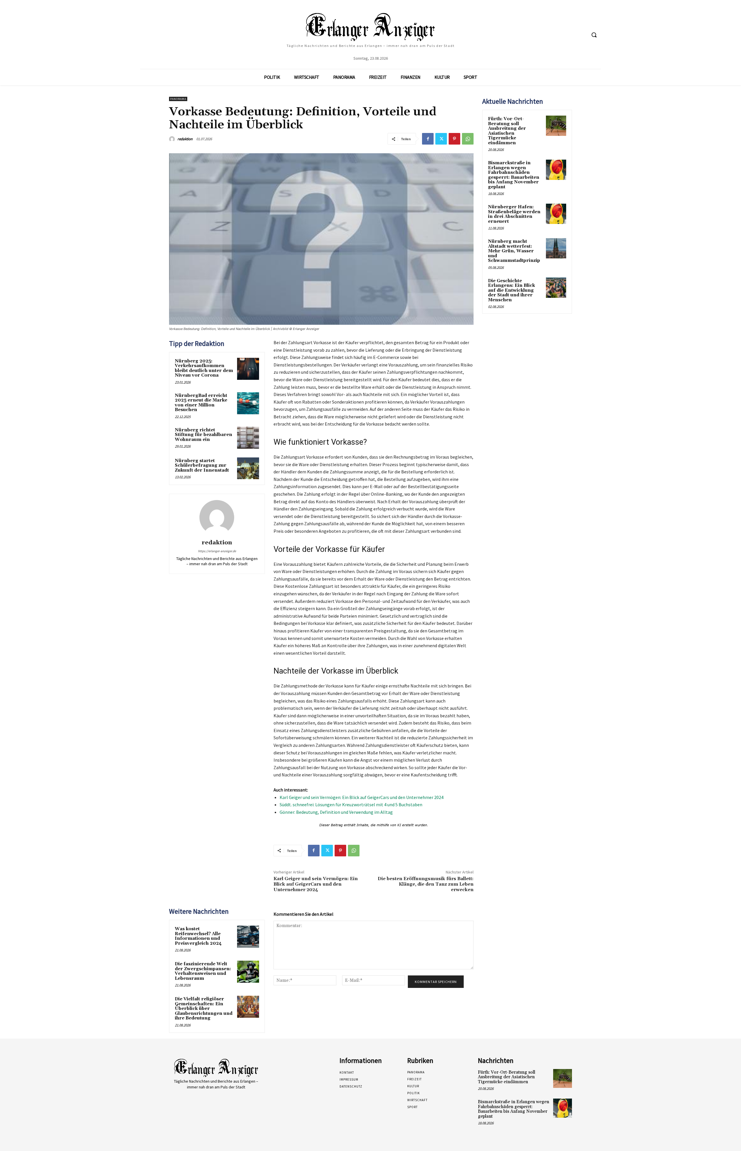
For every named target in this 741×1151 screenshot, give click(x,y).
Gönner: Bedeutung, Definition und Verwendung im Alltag (336, 812)
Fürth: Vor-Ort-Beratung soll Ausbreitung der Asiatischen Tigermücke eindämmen (507, 131)
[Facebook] (428, 139)
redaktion (184, 138)
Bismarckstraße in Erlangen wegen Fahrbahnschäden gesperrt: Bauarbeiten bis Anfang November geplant (513, 175)
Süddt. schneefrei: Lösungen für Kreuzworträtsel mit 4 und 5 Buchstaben (351, 804)
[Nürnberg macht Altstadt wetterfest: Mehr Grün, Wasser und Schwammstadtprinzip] (556, 248)
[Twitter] (441, 139)
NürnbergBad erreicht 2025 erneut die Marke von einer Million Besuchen (201, 403)
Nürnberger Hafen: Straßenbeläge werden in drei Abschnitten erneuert (514, 214)
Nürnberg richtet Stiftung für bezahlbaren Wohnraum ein (203, 434)
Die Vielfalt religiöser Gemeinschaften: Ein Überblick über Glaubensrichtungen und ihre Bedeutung (203, 1008)
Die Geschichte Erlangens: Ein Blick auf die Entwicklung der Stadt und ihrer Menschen (511, 290)
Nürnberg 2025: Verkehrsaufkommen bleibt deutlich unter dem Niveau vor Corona (204, 368)
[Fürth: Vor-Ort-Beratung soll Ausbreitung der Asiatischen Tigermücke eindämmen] (556, 126)
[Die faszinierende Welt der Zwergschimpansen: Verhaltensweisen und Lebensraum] (248, 972)
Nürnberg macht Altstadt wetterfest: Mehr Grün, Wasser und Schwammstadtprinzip (514, 251)
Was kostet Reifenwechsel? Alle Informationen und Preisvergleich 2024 (198, 936)
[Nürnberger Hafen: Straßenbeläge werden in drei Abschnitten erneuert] (556, 214)
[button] (594, 35)
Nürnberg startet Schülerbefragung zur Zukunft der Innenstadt (202, 465)
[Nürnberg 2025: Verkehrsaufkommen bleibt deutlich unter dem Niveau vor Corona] (248, 369)
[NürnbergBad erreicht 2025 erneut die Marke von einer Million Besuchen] (248, 403)
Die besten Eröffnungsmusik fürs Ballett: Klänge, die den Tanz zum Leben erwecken (426, 884)
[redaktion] (173, 139)
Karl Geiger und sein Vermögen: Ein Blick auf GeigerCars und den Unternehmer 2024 (361, 797)
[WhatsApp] (468, 139)
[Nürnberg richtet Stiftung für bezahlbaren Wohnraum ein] (248, 438)
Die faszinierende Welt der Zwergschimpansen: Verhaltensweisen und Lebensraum (203, 971)
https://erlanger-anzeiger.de (217, 551)
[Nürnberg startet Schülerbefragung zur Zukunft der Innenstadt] (248, 468)
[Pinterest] (454, 139)
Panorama (178, 99)
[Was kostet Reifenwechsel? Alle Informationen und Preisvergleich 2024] (248, 937)
